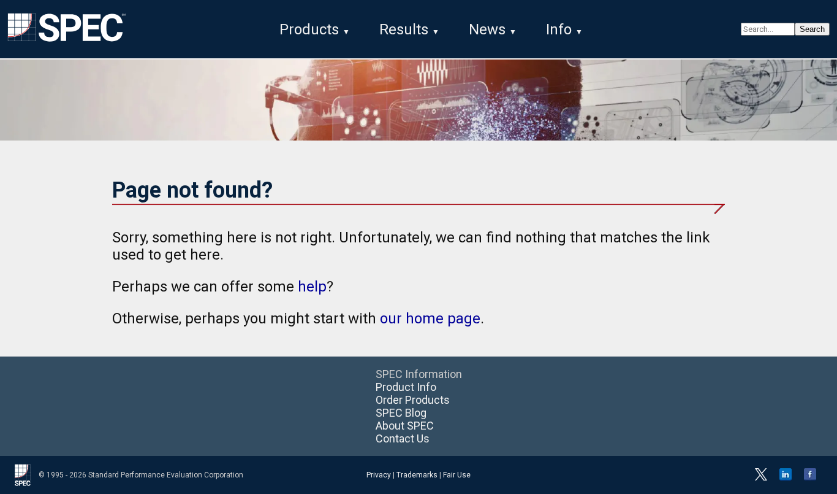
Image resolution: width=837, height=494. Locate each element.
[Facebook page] (810, 478)
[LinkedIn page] (785, 478)
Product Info (406, 386)
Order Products (413, 399)
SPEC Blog (401, 412)
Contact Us (403, 438)
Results (403, 29)
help (312, 286)
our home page (430, 318)
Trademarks (416, 475)
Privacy (378, 475)
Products (309, 29)
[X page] (761, 478)
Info (559, 29)
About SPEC (405, 425)
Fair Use (457, 475)
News (487, 29)
